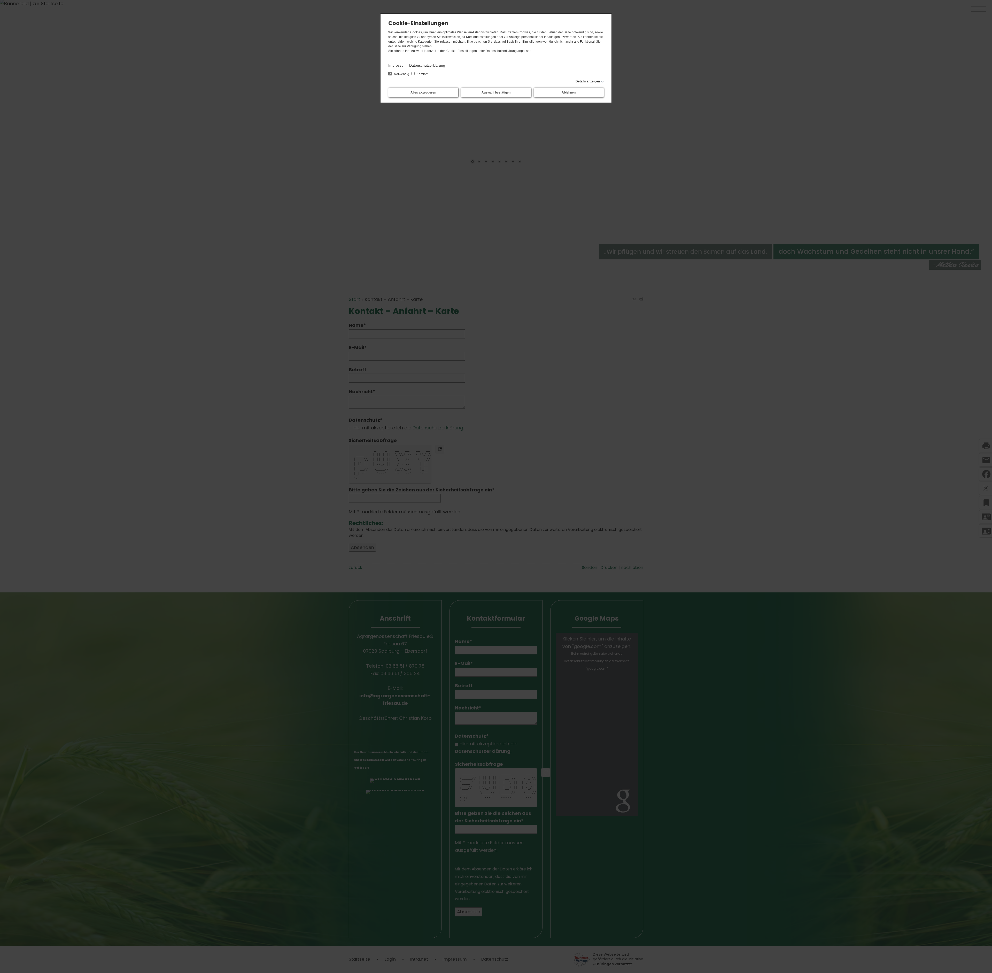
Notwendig (401, 74)
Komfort (422, 74)
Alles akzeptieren (423, 92)
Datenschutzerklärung (427, 65)
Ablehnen (569, 92)
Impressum (397, 65)
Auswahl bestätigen (496, 92)
